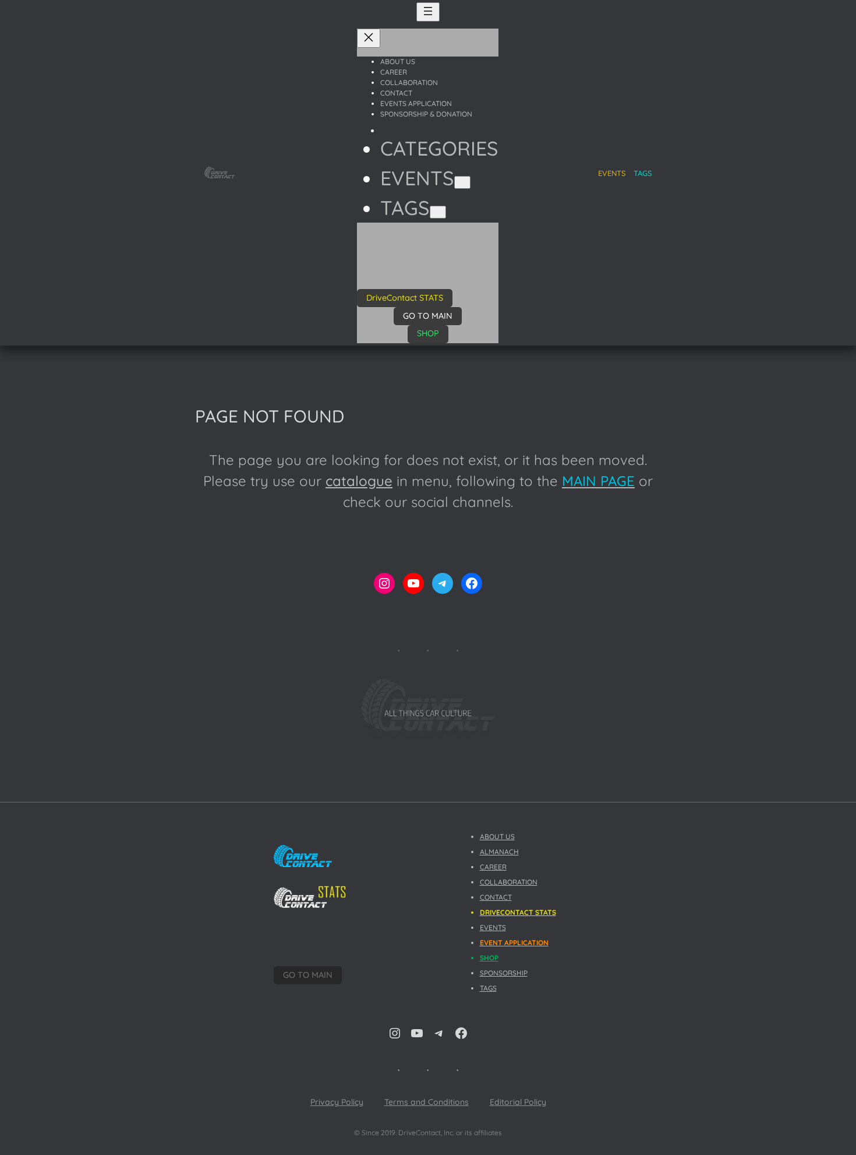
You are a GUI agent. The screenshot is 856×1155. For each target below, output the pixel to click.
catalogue (359, 481)
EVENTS (493, 927)
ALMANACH (499, 851)
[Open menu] (428, 12)
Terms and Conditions (426, 1102)
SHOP (428, 333)
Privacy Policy (336, 1102)
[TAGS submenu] (438, 212)
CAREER (493, 866)
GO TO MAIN (427, 316)
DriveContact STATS (404, 298)
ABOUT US (497, 836)
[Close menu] (368, 38)
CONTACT (496, 897)
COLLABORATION (508, 882)
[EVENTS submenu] (462, 182)
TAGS (643, 173)
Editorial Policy (518, 1102)
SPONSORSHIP (504, 973)
